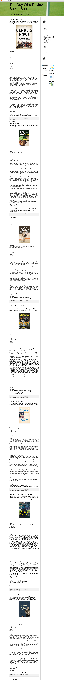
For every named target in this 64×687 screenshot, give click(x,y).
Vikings (29, 590)
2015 (43, 58)
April (44, 48)
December (45, 27)
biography (16, 490)
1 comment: (20, 674)
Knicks (21, 490)
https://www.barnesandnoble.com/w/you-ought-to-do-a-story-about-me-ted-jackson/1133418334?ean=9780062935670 (23, 585)
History (21, 397)
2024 (43, 21)
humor (12, 301)
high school (22, 675)
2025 (43, 20)
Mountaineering (14, 119)
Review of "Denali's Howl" (16, 19)
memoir (17, 301)
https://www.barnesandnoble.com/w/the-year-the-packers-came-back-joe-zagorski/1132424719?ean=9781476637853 (22, 393)
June (44, 46)
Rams (27, 590)
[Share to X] (25, 300)
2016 (43, 57)
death (15, 675)
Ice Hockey (15, 301)
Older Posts (37, 678)
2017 (43, 56)
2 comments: (20, 300)
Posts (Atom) (15, 679)
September (45, 30)
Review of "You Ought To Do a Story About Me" (21, 494)
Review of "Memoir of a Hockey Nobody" (19, 219)
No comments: (21, 213)
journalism (18, 490)
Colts (15, 590)
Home (11, 14)
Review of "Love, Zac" (15, 594)
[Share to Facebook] (26, 118)
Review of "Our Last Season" (17, 401)
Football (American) (17, 397)
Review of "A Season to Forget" (48, 43)
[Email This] (24, 118)
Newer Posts (11, 678)
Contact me (26, 14)
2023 (43, 22)
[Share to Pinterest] (27, 118)
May (44, 47)
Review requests (18, 14)
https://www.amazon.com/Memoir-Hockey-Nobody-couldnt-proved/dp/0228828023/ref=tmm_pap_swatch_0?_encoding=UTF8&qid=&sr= (23, 298)
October (45, 29)
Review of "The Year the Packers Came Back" (21, 306)
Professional (20, 301)
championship (13, 397)
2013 (43, 60)
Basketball (13, 490)
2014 (43, 59)
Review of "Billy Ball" (15, 123)
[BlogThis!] (25, 118)
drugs (16, 590)
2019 (43, 53)
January (45, 52)
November (45, 28)
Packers (23, 397)
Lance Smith (45, 74)
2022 (43, 23)
